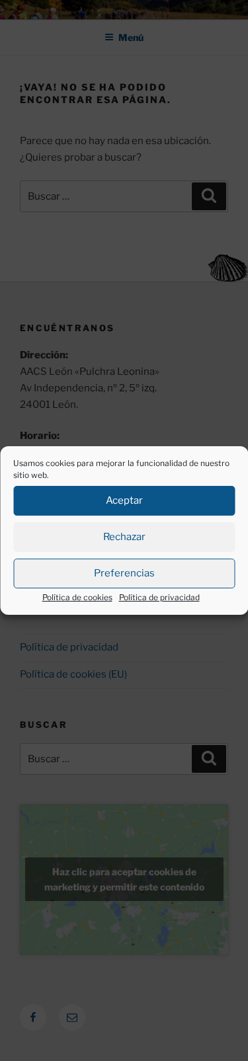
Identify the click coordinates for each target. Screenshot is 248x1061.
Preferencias (124, 573)
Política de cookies (77, 597)
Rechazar (124, 537)
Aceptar (124, 500)
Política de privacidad (159, 597)
